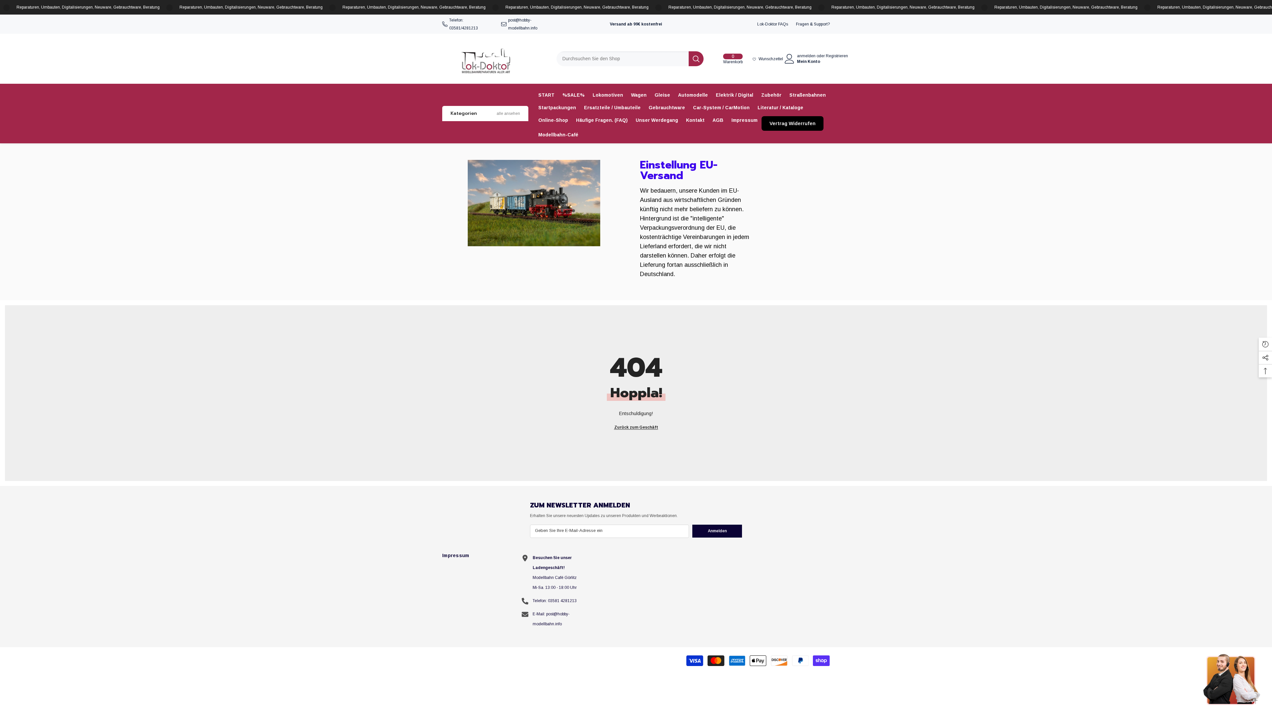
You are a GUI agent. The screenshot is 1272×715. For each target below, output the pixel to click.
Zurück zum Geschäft (636, 427)
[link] (534, 203)
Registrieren (837, 56)
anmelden (806, 56)
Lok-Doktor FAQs (772, 24)
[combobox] (622, 58)
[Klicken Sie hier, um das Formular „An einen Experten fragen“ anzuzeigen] (1232, 679)
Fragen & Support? (813, 24)
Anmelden (717, 531)
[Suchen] (630, 58)
